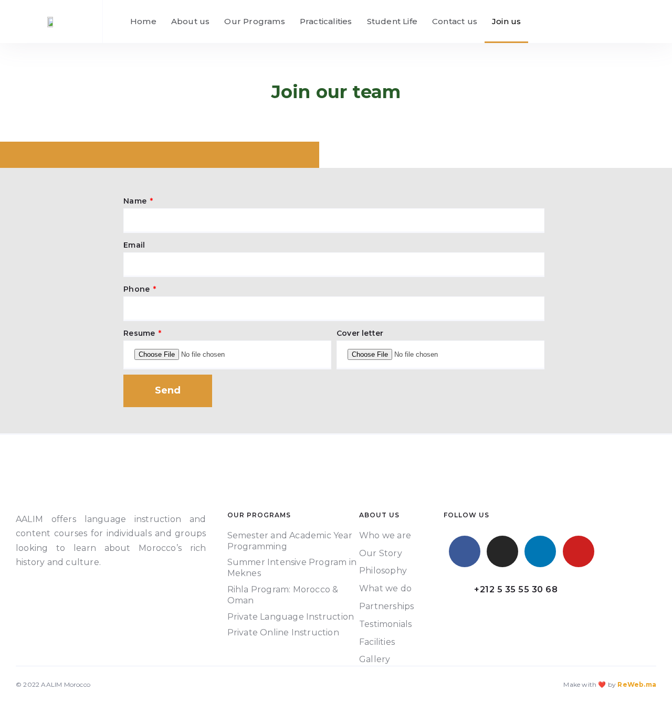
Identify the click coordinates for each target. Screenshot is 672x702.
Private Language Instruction (290, 617)
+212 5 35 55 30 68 (516, 589)
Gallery (374, 659)
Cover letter (360, 333)
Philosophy (383, 571)
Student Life (392, 21)
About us (190, 21)
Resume (140, 333)
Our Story (380, 553)
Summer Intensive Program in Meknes (291, 567)
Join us (506, 21)
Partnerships (386, 606)
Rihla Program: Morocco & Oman (283, 594)
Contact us (454, 21)
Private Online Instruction (283, 632)
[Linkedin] (540, 551)
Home (143, 21)
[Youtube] (578, 551)
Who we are (385, 535)
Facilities (377, 642)
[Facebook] (464, 551)
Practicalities (326, 21)
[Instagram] (502, 551)
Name (136, 201)
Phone (137, 289)
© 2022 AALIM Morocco (53, 684)
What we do (385, 588)
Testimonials (385, 624)
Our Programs (254, 21)
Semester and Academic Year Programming (289, 540)
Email (134, 245)
